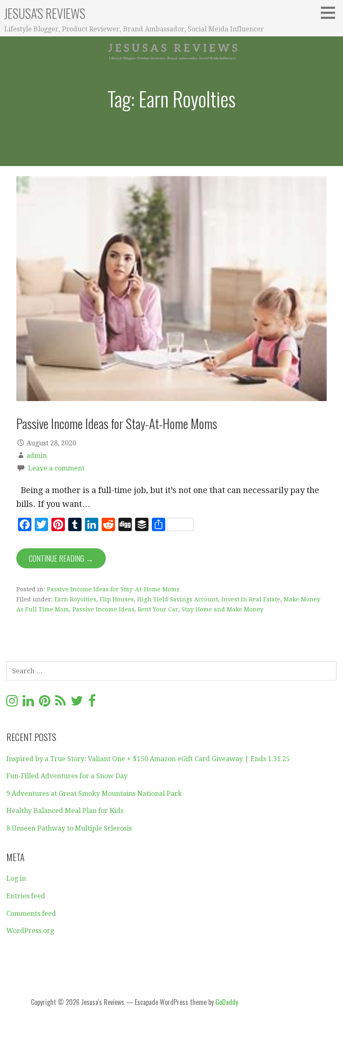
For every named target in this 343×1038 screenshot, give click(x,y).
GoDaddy (226, 1002)
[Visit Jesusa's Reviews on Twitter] (77, 703)
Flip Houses (117, 599)
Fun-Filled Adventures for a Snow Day (67, 776)
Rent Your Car (158, 609)
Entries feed (25, 896)
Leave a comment (56, 468)
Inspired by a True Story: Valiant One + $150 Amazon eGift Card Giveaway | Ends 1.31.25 (148, 759)
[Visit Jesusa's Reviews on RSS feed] (60, 703)
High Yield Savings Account (177, 599)
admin (36, 456)
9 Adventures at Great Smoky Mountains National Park (94, 794)
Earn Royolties (75, 599)
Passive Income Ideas (103, 609)
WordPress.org (30, 931)
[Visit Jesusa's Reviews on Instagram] (12, 703)
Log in (16, 878)
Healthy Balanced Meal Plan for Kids (64, 811)
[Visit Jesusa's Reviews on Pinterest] (44, 703)
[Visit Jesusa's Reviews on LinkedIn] (28, 703)
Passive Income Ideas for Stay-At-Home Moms (116, 423)
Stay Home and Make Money (223, 609)
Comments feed (31, 914)
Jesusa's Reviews (44, 13)
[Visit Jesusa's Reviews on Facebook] (92, 703)
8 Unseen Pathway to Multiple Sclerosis (69, 828)
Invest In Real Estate (250, 599)
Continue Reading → (61, 558)
